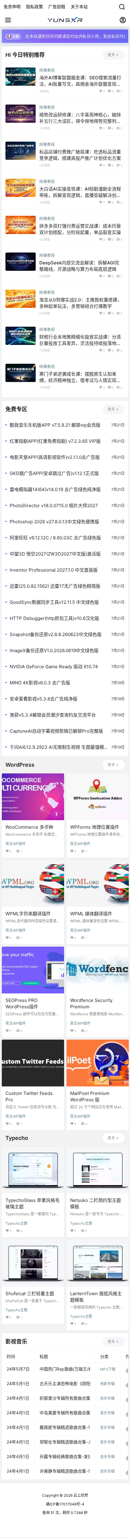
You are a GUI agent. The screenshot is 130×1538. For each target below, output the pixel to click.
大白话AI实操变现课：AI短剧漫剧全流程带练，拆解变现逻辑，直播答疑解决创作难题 (80, 195)
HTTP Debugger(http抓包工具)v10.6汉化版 (54, 618)
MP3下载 (107, 1369)
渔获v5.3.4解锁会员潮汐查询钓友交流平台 (53, 715)
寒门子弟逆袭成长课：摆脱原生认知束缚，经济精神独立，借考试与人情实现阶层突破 (80, 380)
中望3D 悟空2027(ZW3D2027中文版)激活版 (55, 554)
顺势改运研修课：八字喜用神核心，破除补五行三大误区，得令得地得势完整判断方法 (80, 121)
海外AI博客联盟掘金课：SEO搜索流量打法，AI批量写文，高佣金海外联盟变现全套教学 (80, 84)
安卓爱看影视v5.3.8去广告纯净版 (43, 699)
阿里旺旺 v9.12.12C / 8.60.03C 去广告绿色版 (55, 538)
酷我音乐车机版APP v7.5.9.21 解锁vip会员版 (55, 425)
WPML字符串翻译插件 (28, 914)
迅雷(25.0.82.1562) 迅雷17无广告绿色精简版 (55, 586)
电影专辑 (107, 1383)
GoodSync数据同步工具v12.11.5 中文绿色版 (54, 602)
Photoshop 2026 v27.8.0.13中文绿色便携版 (54, 522)
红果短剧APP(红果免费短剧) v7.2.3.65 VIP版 (55, 441)
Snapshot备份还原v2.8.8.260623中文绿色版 (56, 634)
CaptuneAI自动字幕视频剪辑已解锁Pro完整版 (56, 731)
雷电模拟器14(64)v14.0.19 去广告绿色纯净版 (55, 489)
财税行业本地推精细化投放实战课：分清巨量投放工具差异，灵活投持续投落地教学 (80, 343)
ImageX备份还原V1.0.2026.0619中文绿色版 (54, 650)
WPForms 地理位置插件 (94, 827)
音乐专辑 (107, 1398)
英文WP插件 (15, 843)
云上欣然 (80, 1495)
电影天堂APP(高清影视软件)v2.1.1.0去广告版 (55, 457)
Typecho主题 (16, 1223)
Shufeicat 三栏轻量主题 (29, 1293)
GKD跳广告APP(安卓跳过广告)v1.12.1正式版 (54, 473)
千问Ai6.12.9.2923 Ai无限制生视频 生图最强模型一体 (57, 747)
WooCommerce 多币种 (29, 827)
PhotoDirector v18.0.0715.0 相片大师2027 (54, 505)
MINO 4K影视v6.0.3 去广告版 (40, 683)
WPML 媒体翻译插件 (91, 914)
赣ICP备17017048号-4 (65, 1504)
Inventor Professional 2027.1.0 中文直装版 (54, 570)
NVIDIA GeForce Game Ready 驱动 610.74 (54, 666)
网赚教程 (47, 70)
